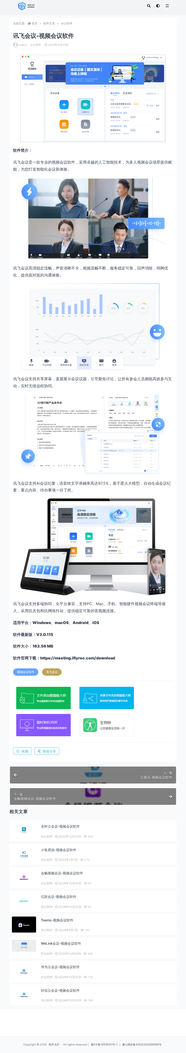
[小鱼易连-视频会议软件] (24, 854)
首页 (35, 23)
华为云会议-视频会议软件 (60, 967)
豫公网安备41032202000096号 (142, 1044)
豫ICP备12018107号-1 (104, 1044)
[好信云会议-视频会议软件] (24, 995)
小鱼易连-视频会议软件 (58, 850)
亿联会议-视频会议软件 (58, 897)
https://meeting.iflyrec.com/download (77, 658)
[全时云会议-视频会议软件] (24, 830)
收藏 (25, 751)
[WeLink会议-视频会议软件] (24, 946)
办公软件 (66, 23)
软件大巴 (54, 1044)
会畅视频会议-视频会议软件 (62, 873)
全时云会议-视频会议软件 (60, 826)
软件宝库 (49, 23)
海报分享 (49, 751)
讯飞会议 (52, 672)
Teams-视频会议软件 (57, 920)
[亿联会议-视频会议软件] (24, 901)
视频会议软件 (25, 672)
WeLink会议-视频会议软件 (61, 943)
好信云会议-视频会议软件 (60, 990)
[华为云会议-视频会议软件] (24, 971)
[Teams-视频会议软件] (24, 925)
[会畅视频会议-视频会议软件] (24, 878)
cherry (23, 45)
